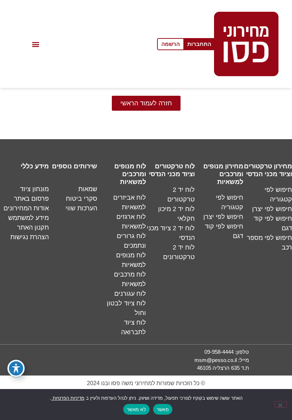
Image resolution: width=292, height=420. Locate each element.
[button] (36, 44)
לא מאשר (136, 409)
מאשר (163, 409)
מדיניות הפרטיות (67, 398)
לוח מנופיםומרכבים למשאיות (130, 174)
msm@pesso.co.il (215, 360)
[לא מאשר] (281, 404)
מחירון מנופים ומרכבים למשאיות (223, 174)
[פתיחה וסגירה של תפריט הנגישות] (16, 368)
